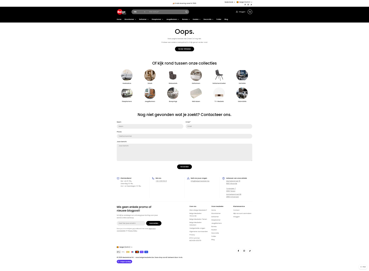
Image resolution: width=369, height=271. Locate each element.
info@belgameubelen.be (200, 181)
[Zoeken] (186, 12)
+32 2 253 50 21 (161, 181)
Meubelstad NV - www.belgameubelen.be (138, 257)
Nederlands (229, 2)
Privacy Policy (132, 231)
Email (188, 122)
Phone (119, 132)
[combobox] (160, 12)
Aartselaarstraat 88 (233, 194)
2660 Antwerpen (232, 197)
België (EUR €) (244, 2)
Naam (119, 122)
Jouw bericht (122, 142)
